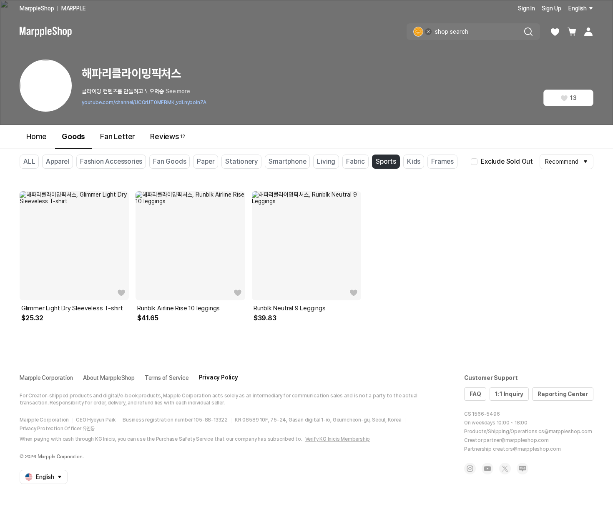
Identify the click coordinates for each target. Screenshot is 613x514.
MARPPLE (73, 8)
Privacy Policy (218, 377)
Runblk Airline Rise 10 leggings (178, 308)
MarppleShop (37, 8)
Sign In (526, 8)
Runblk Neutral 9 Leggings (290, 308)
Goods (73, 136)
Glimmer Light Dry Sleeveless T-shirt (72, 308)
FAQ (475, 394)
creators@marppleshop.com (527, 449)
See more (178, 91)
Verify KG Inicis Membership (337, 439)
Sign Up (551, 8)
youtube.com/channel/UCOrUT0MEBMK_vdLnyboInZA (144, 102)
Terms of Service (167, 377)
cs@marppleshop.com (565, 431)
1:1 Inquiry (509, 394)
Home (36, 136)
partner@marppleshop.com (515, 440)
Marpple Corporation (46, 377)
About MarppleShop (109, 377)
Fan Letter (117, 136)
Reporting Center (563, 394)
